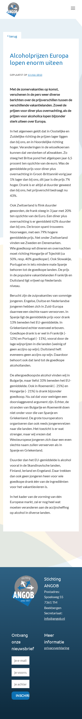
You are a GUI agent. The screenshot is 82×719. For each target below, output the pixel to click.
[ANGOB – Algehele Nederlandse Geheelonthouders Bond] (17, 10)
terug (13, 36)
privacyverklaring (56, 648)
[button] (72, 8)
